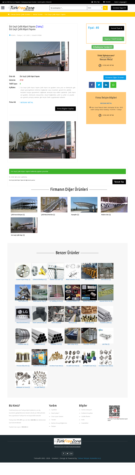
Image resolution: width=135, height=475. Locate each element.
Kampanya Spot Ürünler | (29, 2)
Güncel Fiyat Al (116, 28)
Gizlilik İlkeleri (85, 416)
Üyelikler (54, 410)
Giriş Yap (96, 2)
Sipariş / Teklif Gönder (113, 39)
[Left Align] (105, 8)
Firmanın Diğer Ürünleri (114, 77)
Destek (107, 2)
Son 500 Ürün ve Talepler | (12, 2)
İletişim (53, 426)
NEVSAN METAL (26, 102)
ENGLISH (48, 2)
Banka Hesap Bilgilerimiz (59, 423)
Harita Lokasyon (86, 410)
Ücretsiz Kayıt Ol (119, 8)
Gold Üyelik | (42, 2)
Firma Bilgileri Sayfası (65, 108)
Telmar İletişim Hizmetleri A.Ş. (89, 458)
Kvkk (82, 420)
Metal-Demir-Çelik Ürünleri (20, 14)
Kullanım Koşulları (87, 413)
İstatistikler (84, 423)
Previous (6, 52)
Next (78, 52)
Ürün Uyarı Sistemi (57, 416)
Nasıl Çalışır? (55, 413)
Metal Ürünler (38, 14)
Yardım (53, 420)
